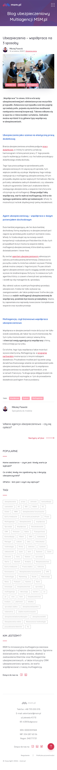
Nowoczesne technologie (36, 622)
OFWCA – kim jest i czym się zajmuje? (21, 482)
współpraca (40, 522)
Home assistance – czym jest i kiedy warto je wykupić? (25, 464)
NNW (16, 512)
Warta (7, 562)
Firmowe (16, 532)
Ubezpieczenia (31, 51)
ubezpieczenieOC (39, 617)
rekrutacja (24, 592)
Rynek (34, 577)
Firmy (21, 547)
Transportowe (39, 532)
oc (44, 592)
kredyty (8, 602)
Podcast (17, 582)
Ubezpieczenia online (13, 622)
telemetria (9, 612)
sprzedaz (39, 587)
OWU (30, 537)
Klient (21, 537)
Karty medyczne (11, 567)
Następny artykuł (36, 438)
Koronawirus (9, 572)
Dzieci (7, 512)
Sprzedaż (8, 527)
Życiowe (39, 552)
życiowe (42, 547)
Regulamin (25, 755)
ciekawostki (9, 552)
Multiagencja (32, 85)
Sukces (21, 85)
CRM (6, 532)
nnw (13, 597)
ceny (28, 542)
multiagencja (10, 592)
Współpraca (10, 85)
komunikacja (46, 502)
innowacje (8, 587)
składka (31, 602)
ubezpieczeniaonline (31, 607)
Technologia (9, 577)
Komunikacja (9, 537)
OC (43, 507)
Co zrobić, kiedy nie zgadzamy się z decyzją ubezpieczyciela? (24, 474)
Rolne (26, 532)
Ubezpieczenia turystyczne (30, 572)
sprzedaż (39, 557)
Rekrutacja (45, 577)
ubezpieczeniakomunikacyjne (16, 617)
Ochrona (40, 567)
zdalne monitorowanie (27, 612)
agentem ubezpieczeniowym (25, 256)
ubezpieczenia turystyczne (33, 512)
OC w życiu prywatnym (31, 517)
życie (21, 552)
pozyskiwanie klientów (13, 627)
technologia (9, 547)
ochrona (31, 547)
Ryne (38, 582)
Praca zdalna (27, 567)
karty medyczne (11, 517)
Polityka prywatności (45, 755)
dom (29, 552)
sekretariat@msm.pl (32, 713)
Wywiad (17, 562)
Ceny (18, 557)
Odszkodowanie (37, 527)
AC (19, 507)
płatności (19, 602)
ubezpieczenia (10, 502)
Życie (49, 552)
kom (21, 597)
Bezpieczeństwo (42, 562)
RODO (35, 507)
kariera (35, 592)
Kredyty (28, 562)
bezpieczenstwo (23, 587)
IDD (26, 507)
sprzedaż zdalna (11, 607)
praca (23, 502)
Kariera (28, 582)
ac (5, 597)
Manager (8, 542)
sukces (19, 542)
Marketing (23, 577)
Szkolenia (41, 537)
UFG (47, 572)
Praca (47, 517)
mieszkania (39, 542)
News (7, 582)
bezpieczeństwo (34, 597)
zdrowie (33, 502)
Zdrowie (8, 557)
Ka (28, 627)
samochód (9, 507)
